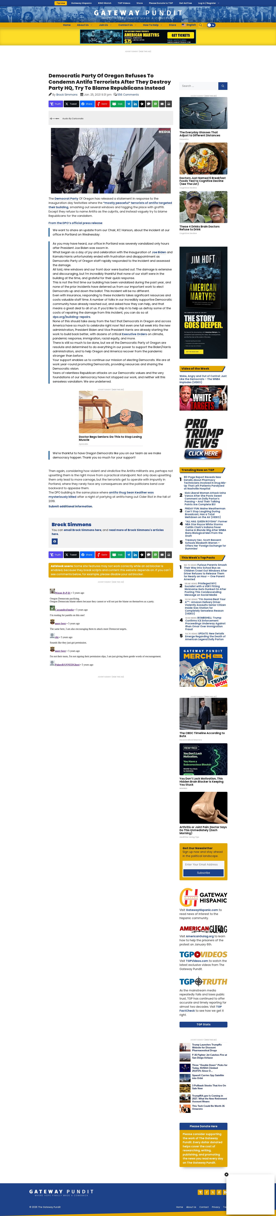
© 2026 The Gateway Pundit (45, 1207)
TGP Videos (124, 3)
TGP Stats (204, 1024)
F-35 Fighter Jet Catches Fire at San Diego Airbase (209, 1056)
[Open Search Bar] (200, 25)
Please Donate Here (203, 1126)
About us (191, 1207)
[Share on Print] (169, 104)
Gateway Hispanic (81, 3)
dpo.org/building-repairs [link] (71, 317)
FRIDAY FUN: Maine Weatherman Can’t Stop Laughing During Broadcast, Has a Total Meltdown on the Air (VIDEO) (205, 513)
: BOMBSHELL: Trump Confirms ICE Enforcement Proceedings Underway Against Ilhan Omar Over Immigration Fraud (205, 623)
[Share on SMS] (155, 104)
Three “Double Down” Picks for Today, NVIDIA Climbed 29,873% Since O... (209, 1068)
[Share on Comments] (149, 104)
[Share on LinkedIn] (135, 104)
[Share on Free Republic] (142, 104)
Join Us (103, 25)
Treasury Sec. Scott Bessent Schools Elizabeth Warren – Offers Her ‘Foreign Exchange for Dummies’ (205, 544)
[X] (212, 1192)
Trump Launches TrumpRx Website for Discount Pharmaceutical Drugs (207, 1047)
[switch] (211, 25)
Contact (204, 1207)
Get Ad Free (185, 3)
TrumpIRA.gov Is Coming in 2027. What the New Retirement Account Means (209, 1098)
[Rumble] (225, 1192)
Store (140, 3)
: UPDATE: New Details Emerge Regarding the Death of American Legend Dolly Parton (205, 636)
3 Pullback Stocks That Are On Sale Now (209, 1087)
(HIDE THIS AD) (145, 51)
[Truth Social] (200, 1192)
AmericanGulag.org (200, 936)
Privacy (216, 1207)
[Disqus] (111, 627)
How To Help (151, 25)
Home (67, 25)
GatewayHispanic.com (202, 910)
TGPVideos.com (197, 961)
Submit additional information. (71, 506)
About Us (83, 25)
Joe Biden (159, 252)
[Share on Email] (162, 104)
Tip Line (61, 3)
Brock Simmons (71, 524)
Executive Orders (134, 334)
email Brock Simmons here (82, 530)
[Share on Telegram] (129, 104)
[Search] (222, 86)
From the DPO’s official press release (75, 223)
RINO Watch (104, 3)
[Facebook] (219, 1192)
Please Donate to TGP (161, 3)
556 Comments (128, 95)
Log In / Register (207, 3)
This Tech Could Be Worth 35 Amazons (208, 1107)
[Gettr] (206, 1192)
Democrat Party (66, 199)
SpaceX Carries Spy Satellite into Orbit (208, 1077)
